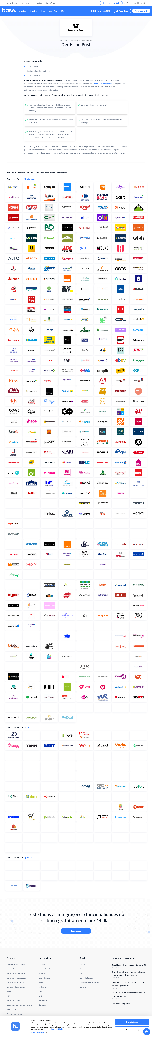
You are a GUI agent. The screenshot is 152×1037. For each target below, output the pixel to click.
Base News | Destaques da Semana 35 (129, 965)
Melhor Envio (44, 987)
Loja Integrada (44, 978)
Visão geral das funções (16, 964)
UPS (40, 996)
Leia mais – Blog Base (121, 1003)
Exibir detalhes (37, 1032)
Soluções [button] (33, 11)
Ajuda (82, 969)
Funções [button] (22, 11)
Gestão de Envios (13, 1000)
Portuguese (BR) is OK (136, 3)
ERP (8, 996)
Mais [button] (63, 11)
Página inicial (64, 41)
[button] (101, 11)
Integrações (46, 11)
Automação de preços (15, 982)
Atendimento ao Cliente (16, 987)
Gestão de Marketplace (16, 973)
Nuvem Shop (44, 973)
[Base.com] (9, 11)
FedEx (41, 991)
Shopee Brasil (44, 969)
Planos (56, 11)
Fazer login (123, 11)
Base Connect (12, 1009)
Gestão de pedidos (14, 969)
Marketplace (30, 179)
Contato (83, 964)
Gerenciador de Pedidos (102, 83)
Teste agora (140, 11)
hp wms (28, 857)
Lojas (26, 727)
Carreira (83, 987)
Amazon (42, 964)
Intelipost (42, 982)
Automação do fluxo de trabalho (19, 1005)
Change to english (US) (111, 3)
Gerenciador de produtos (16, 978)
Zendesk (42, 1005)
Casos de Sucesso (87, 978)
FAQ (81, 973)
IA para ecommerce (14, 1014)
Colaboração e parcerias (89, 982)
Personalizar (131, 1030)
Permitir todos (132, 1022)
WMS (9, 991)
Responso (43, 1000)
